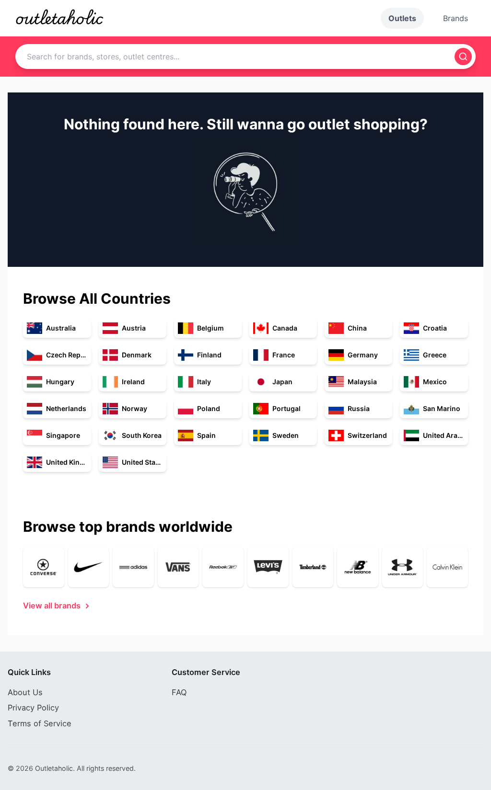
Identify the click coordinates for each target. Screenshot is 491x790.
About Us (25, 692)
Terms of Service (39, 723)
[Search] (463, 56)
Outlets (402, 18)
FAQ (179, 692)
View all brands (52, 605)
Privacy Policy (33, 707)
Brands (455, 18)
